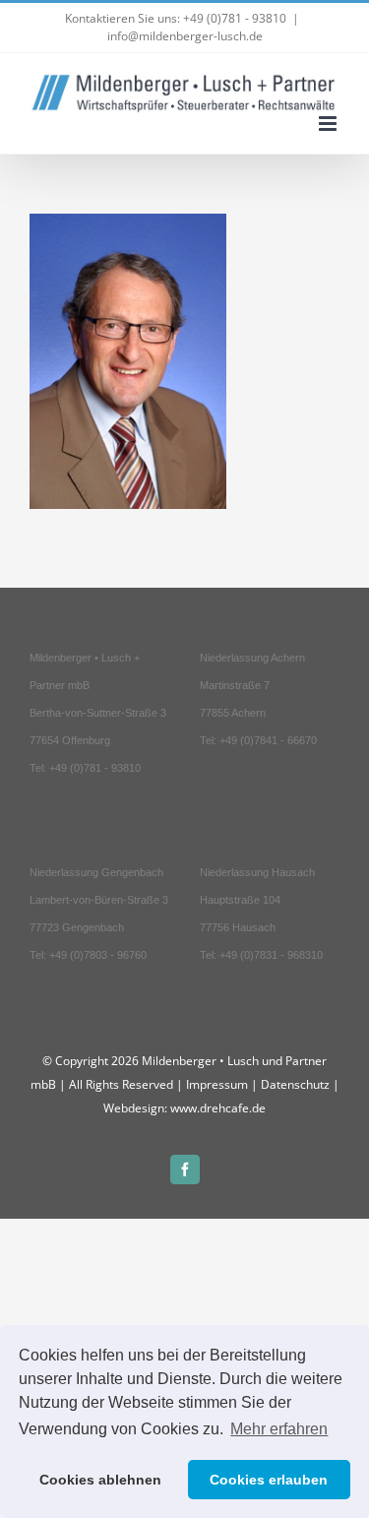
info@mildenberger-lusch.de (185, 36)
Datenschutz (295, 1084)
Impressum (217, 1084)
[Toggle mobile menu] (329, 123)
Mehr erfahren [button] (279, 1429)
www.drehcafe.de (218, 1108)
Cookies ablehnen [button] (100, 1479)
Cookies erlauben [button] (269, 1479)
